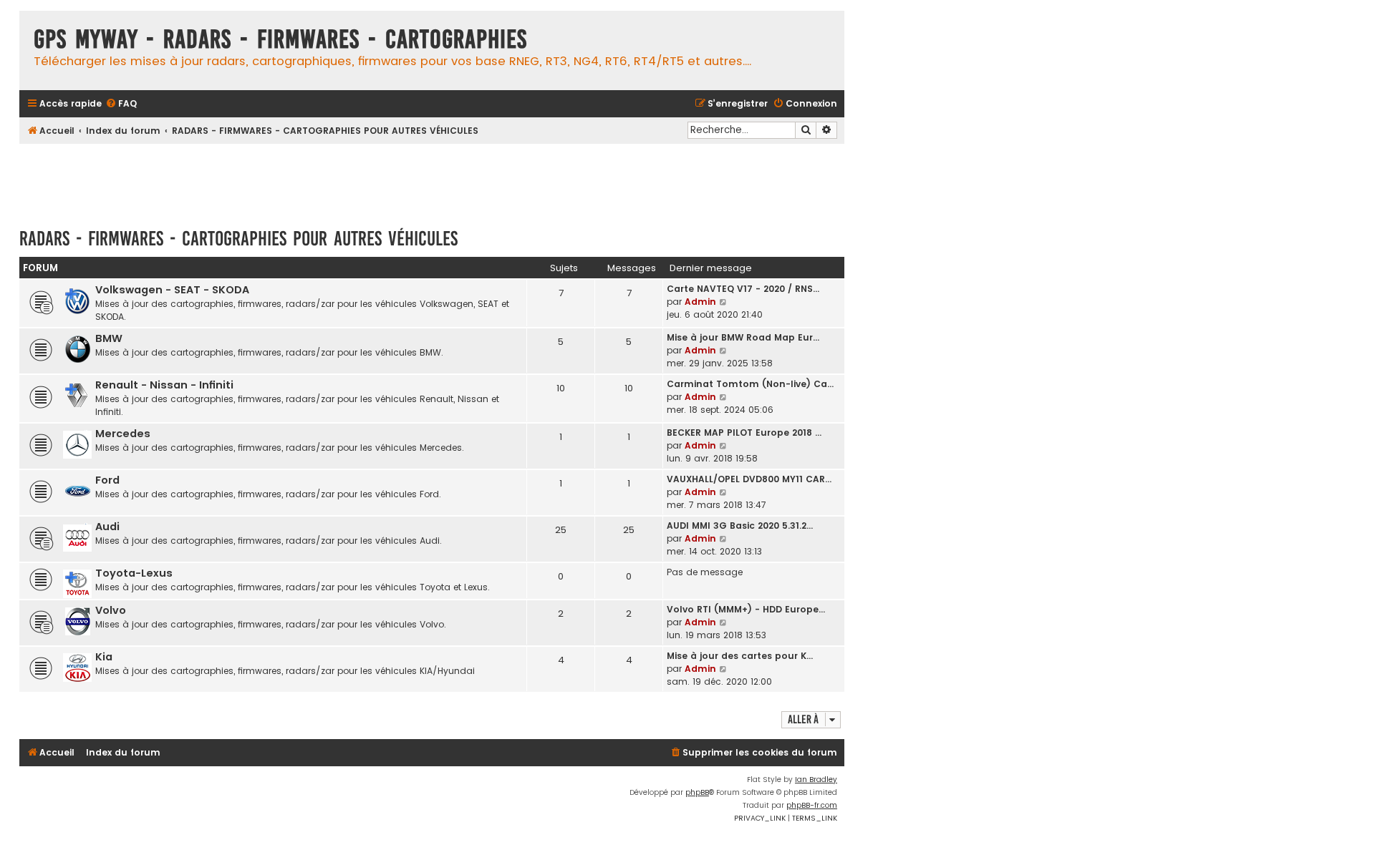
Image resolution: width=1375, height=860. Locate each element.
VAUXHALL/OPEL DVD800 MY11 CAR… (749, 479)
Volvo (110, 610)
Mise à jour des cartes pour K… (740, 656)
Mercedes (122, 433)
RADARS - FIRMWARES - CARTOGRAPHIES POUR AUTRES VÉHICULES (238, 239)
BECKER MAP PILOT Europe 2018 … (744, 432)
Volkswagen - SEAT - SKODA (172, 290)
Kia (103, 657)
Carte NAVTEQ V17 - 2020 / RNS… (743, 289)
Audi (107, 526)
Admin (700, 301)
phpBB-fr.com (811, 805)
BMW (108, 338)
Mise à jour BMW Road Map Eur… (743, 337)
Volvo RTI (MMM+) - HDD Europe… (746, 609)
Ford (107, 480)
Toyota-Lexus (134, 573)
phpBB (697, 792)
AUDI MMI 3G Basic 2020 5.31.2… (740, 525)
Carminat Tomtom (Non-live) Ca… (750, 384)
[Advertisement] (432, 179)
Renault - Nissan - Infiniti (164, 385)
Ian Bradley (816, 779)
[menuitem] (121, 104)
